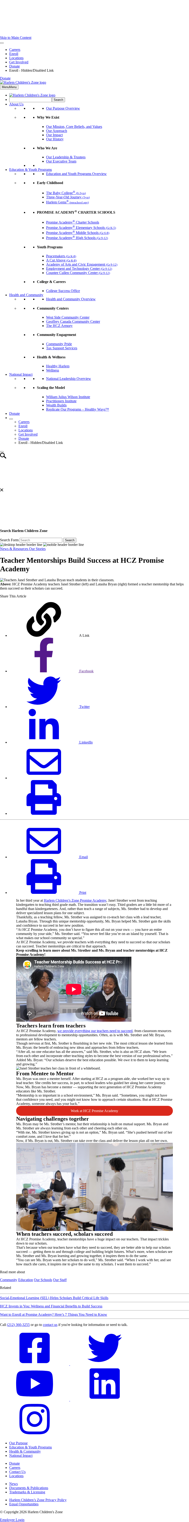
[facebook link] (35, 1364)
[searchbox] (30, 99)
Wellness (52, 370)
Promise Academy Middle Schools (77, 233)
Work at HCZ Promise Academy (94, 1111)
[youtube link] (35, 1400)
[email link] (43, 778)
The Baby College (66, 193)
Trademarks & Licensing (27, 1492)
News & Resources (14, 549)
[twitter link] (104, 1364)
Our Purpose (18, 1443)
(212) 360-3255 (18, 1325)
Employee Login (12, 1520)
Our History (55, 139)
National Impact (20, 374)
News (13, 1484)
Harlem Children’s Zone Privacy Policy (38, 1500)
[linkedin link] (104, 1400)
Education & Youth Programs (30, 170)
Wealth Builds (56, 405)
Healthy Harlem (57, 366)
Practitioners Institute (61, 401)
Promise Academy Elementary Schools (81, 228)
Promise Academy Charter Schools (72, 222)
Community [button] (8, 1280)
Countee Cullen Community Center (78, 273)
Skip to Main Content (15, 38)
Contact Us (17, 1472)
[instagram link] (34, 1435)
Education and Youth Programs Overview (76, 174)
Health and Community (26, 295)
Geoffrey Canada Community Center (73, 321)
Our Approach (56, 131)
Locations (16, 58)
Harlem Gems (67, 202)
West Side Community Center (67, 317)
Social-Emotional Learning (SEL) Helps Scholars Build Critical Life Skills (54, 1298)
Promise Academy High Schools (77, 238)
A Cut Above (61, 260)
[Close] (2, 451)
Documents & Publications (28, 1488)
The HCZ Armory (59, 326)
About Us (16, 104)
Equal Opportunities (23, 1504)
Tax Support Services (61, 348)
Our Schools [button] (43, 1280)
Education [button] (25, 1280)
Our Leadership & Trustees (66, 157)
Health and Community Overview (71, 299)
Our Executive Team (61, 161)
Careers (14, 50)
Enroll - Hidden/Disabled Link (31, 70)
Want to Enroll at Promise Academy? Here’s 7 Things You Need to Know (53, 1314)
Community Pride (59, 344)
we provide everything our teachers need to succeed (95, 1031)
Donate (14, 66)
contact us (50, 1325)
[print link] (43, 813)
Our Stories (37, 549)
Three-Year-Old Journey (68, 197)
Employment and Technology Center (79, 269)
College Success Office (63, 291)
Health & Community (25, 1451)
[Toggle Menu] (2, 43)
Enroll (13, 54)
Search (69, 540)
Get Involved (18, 62)
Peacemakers (61, 256)
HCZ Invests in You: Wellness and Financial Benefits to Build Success (51, 1306)
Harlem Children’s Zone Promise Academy (75, 900)
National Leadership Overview (68, 379)
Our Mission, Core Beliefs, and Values (74, 127)
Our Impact (54, 135)
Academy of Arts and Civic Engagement (81, 264)
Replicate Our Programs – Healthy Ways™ (77, 409)
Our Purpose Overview (63, 108)
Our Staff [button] (60, 1280)
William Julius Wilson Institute (68, 397)
